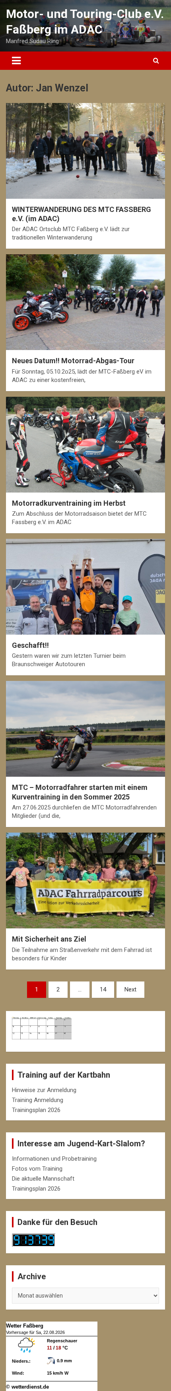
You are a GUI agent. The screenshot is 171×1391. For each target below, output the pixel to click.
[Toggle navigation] (16, 60)
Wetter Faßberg (24, 1326)
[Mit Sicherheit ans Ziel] (85, 881)
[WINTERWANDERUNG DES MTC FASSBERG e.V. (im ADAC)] (85, 151)
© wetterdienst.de (27, 1387)
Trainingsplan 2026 (36, 1110)
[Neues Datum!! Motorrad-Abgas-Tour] (85, 302)
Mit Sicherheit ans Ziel (49, 939)
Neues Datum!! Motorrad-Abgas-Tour (73, 360)
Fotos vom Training (37, 1168)
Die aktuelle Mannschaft (43, 1178)
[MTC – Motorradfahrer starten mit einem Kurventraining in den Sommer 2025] (85, 729)
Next (130, 989)
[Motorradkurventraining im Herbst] (85, 444)
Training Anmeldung (37, 1100)
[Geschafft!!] (85, 586)
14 (103, 989)
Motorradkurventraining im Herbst (69, 503)
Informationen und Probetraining (54, 1158)
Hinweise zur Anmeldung (44, 1090)
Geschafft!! (30, 645)
